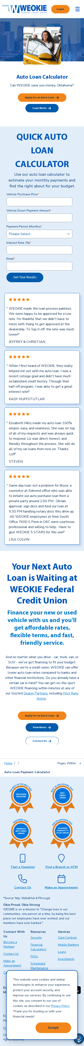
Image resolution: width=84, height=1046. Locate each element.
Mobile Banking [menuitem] (68, 945)
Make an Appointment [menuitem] (12, 963)
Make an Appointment (61, 887)
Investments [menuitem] (66, 959)
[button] (79, 1038)
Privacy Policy (60, 1006)
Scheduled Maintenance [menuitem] (39, 966)
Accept (53, 1027)
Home (8, 763)
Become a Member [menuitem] (10, 944)
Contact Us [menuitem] (11, 954)
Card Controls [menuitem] (67, 938)
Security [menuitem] (36, 938)
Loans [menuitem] (62, 952)
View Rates (39, 727)
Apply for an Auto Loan (39, 97)
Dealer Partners (35, 693)
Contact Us (40, 741)
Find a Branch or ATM (61, 867)
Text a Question (23, 867)
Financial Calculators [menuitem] (38, 947)
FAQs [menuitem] (34, 956)
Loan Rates (40, 108)
